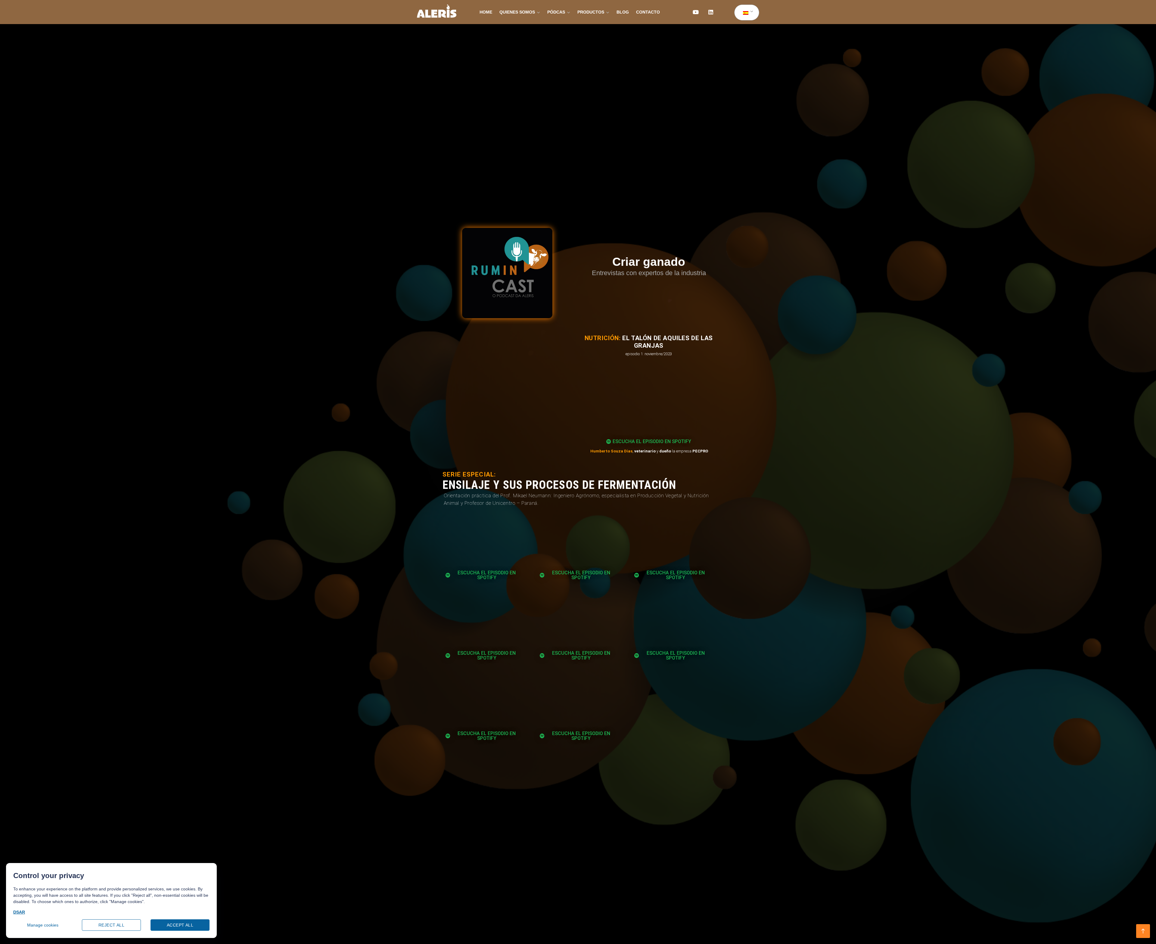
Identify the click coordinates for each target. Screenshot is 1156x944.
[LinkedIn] (710, 12)
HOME (486, 12)
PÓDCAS (556, 12)
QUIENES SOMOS (517, 12)
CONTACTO (648, 12)
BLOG (623, 12)
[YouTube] (695, 12)
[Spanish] (745, 12)
